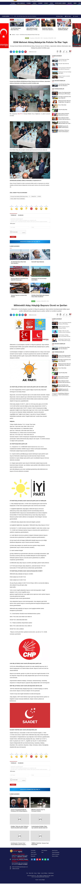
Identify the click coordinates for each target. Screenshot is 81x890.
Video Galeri (60, 16)
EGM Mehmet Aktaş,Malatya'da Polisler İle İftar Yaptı (29, 34)
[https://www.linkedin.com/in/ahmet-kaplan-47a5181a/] (43, 859)
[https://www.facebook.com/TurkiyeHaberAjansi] (32, 859)
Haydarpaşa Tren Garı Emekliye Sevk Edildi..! (39, 279)
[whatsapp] (17, 52)
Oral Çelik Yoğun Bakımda (37, 261)
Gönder (13, 236)
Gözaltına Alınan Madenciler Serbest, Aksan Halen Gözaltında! (40, 296)
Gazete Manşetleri (55, 852)
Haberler (13, 34)
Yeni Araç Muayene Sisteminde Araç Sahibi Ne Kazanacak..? (19, 279)
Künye (35, 873)
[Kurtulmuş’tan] (19, 836)
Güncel (34, 3)
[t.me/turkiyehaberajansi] (48, 859)
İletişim (39, 873)
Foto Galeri (68, 16)
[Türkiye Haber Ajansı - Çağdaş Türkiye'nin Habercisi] (16, 850)
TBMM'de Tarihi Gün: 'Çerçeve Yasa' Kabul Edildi (40, 844)
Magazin (70, 3)
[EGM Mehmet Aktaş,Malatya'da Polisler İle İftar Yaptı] (30, 67)
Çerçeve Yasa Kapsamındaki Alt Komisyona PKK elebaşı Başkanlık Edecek (19, 810)
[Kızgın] (31, 206)
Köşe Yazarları (34, 854)
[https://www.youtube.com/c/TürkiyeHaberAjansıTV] (40, 859)
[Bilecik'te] (40, 802)
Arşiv (42, 852)
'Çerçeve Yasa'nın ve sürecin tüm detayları (19, 296)
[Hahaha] (36, 206)
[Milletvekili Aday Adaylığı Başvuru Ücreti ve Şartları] (30, 330)
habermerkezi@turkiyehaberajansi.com (20, 866)
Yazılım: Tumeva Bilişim (40, 879)
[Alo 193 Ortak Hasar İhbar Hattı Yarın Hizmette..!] (19, 254)
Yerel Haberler (44, 850)
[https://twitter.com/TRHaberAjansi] (35, 859)
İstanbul (29, 3)
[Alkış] (16, 206)
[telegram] (20, 52)
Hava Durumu (55, 850)
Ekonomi (40, 3)
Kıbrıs (75, 3)
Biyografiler (33, 856)
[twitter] (14, 52)
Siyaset (46, 3)
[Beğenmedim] (26, 206)
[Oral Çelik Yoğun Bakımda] (40, 254)
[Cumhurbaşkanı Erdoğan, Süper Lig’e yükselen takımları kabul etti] (40, 819)
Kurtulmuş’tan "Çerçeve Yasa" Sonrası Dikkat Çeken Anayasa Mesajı (18, 844)
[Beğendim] (11, 206)
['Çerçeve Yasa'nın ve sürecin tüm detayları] (19, 288)
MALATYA (20, 113)
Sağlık (51, 3)
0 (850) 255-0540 (15, 868)
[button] (12, 16)
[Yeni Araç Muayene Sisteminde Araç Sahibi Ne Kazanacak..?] (19, 271)
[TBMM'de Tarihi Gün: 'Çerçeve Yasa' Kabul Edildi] (40, 836)
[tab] (13, 215)
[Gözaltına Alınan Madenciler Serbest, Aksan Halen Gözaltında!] (40, 288)
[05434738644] (45, 859)
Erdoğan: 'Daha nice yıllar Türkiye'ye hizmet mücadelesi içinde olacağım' (19, 827)
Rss (27, 873)
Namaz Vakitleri (55, 856)
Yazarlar (76, 16)
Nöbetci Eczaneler (55, 854)
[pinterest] (25, 52)
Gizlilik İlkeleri (51, 873)
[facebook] (11, 52)
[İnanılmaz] (41, 206)
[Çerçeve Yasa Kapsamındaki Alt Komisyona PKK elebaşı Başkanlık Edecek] (19, 802)
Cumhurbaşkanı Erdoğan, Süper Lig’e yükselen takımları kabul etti (39, 827)
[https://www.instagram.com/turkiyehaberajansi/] (37, 859)
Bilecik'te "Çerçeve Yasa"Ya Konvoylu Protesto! (38, 810)
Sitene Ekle (31, 873)
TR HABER (13, 3)
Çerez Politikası (44, 873)
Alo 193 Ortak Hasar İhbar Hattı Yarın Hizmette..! (18, 262)
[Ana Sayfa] (10, 34)
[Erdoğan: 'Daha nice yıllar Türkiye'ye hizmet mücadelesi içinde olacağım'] (19, 819)
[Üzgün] (46, 206)
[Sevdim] (21, 206)
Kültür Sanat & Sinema (60, 3)
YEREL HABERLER (21, 3)
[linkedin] (22, 52)
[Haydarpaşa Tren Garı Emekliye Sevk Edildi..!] (40, 271)
